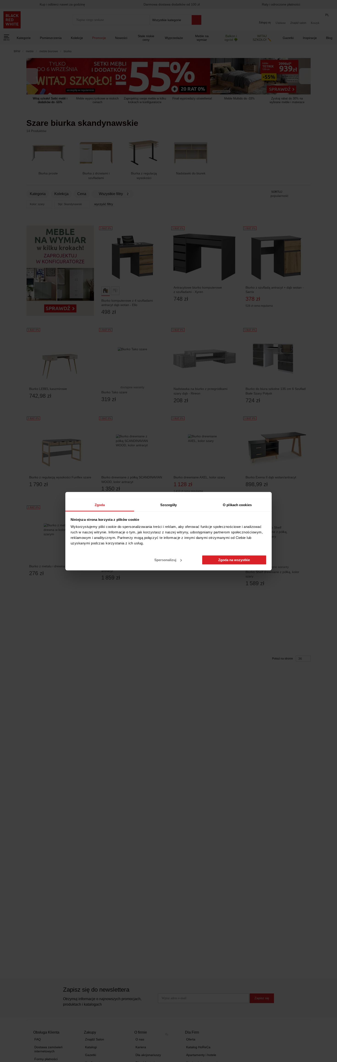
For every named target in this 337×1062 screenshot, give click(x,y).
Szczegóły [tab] (168, 505)
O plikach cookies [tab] (237, 505)
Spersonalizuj (165, 560)
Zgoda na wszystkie (234, 560)
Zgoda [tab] (100, 505)
